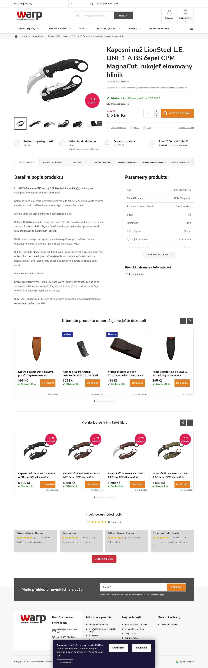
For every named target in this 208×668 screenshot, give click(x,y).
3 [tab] (100, 401)
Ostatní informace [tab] (127, 162)
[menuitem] (28, 29)
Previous (183, 321)
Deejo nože (130, 633)
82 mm (187, 231)
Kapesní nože (136, 274)
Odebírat (176, 587)
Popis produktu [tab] (27, 162)
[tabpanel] (36, 362)
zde (58, 655)
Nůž (108, 87)
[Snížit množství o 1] (156, 115)
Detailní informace (175, 87)
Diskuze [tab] (77, 162)
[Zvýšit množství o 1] (156, 111)
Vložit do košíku (180, 113)
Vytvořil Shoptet (187, 661)
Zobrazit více (104, 559)
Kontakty (93, 636)
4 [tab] (102, 401)
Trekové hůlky (131, 638)
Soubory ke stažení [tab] (52, 162)
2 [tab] (97, 401)
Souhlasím (142, 647)
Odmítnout (118, 647)
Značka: (186, 127)
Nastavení (65, 662)
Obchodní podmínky (23, 3)
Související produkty (152, 162)
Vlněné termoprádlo (134, 629)
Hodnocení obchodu (104, 514)
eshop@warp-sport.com (67, 630)
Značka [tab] (102, 162)
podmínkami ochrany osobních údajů (146, 594)
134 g (188, 222)
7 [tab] (111, 401)
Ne (189, 214)
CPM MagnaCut (182, 198)
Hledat (124, 15)
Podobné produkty (179, 162)
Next (190, 321)
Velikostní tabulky (169, 624)
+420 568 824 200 (66, 637)
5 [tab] (105, 401)
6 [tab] (108, 401)
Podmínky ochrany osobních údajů (102, 630)
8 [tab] (113, 401)
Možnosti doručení (120, 103)
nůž (77, 188)
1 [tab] (94, 401)
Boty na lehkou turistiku (136, 624)
